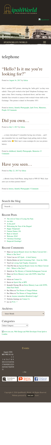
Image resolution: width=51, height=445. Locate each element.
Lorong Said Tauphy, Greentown (25, 263)
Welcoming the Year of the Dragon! (19, 226)
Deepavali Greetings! (14, 241)
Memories (42, 107)
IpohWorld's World (15, 42)
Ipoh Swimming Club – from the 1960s (33, 260)
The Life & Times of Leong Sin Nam (20, 219)
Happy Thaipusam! (13, 228)
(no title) (10, 221)
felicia (26, 80)
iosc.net (30, 395)
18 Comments (12, 110)
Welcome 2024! (12, 236)
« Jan (24, 372)
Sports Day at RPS (20, 282)
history (11, 107)
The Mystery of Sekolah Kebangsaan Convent (31, 271)
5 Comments (34, 188)
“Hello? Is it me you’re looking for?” (22, 71)
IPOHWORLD (20, 9)
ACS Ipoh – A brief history (26, 257)
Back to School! (12, 233)
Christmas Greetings (14, 238)
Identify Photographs (21, 107)
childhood (12, 151)
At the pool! (11, 223)
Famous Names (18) (14, 231)
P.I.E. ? (14, 302)
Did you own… (15, 120)
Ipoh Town (34, 107)
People (4, 110)
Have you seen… (17, 164)
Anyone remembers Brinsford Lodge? (25, 296)
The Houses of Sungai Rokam (26, 290)
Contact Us (18, 279)
